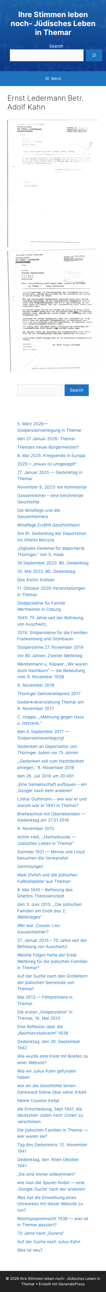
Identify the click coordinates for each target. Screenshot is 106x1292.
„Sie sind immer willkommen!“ (46, 1174)
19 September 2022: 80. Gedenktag (52, 562)
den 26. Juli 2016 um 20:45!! (45, 775)
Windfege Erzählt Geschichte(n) (48, 525)
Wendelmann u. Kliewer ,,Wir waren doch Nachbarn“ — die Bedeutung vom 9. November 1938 (52, 670)
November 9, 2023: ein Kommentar (52, 487)
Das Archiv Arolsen (36, 579)
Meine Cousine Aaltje (38, 1100)
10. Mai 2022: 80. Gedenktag (46, 571)
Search (56, 46)
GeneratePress (71, 1284)
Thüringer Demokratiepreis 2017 (49, 693)
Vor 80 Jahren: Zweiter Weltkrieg (49, 655)
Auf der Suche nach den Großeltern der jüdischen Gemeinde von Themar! (52, 982)
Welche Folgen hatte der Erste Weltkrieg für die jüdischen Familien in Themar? (52, 961)
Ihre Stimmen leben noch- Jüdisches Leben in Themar (53, 23)
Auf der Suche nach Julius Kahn (48, 1241)
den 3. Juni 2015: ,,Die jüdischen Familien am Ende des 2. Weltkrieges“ (49, 911)
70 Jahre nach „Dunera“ (40, 1233)
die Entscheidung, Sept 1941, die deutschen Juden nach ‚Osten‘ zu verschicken (50, 1115)
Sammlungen (30, 866)
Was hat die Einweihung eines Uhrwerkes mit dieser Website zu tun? (50, 1204)
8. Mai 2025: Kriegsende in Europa (51, 455)
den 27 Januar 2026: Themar (46, 438)
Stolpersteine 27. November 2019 (50, 647)
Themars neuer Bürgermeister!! (48, 447)
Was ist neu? (29, 1250)
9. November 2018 (35, 685)
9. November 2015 (35, 828)
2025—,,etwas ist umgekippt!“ (47, 463)
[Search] (94, 55)
